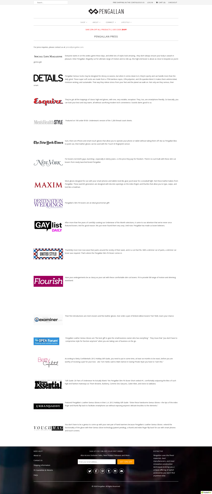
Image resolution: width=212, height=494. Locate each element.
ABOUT (96, 22)
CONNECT (110, 22)
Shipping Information (42, 465)
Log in (150, 2)
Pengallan (101, 486)
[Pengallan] (106, 12)
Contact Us (38, 460)
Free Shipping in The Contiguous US (128, 2)
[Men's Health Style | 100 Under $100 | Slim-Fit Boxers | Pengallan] (48, 127)
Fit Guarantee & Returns (43, 470)
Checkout (172, 2)
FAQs (36, 475)
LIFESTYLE (125, 22)
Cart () (161, 2)
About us (37, 455)
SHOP (82, 22)
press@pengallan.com (74, 47)
